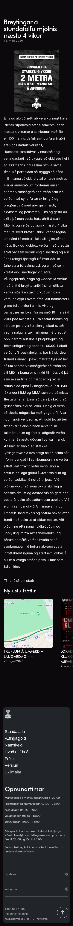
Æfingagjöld (15, 738)
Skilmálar (13, 772)
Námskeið (13, 745)
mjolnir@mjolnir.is (16, 913)
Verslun (11, 765)
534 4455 (18, 908)
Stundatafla (15, 731)
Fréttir (10, 758)
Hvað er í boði (17, 751)
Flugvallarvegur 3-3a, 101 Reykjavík (26, 918)
